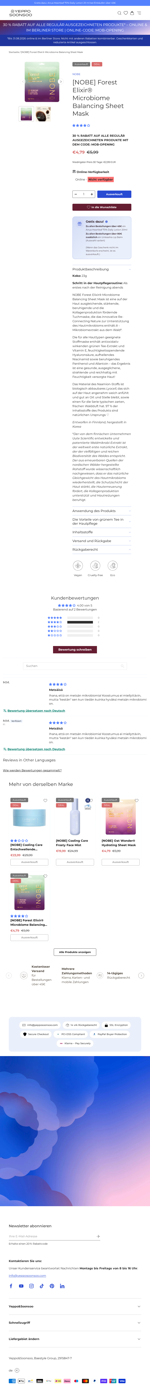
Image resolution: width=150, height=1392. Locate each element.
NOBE (76, 74)
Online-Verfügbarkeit (93, 172)
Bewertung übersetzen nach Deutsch (36, 710)
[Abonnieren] (95, 1236)
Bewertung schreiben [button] (75, 649)
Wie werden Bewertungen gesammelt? (32, 770)
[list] (42, 81)
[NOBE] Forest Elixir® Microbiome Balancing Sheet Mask (52, 52)
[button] (131, 13)
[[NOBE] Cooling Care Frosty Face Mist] (75, 816)
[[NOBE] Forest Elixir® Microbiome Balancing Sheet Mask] (29, 892)
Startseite (14, 52)
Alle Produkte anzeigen (75, 952)
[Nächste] (61, 81)
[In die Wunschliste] (45, 800)
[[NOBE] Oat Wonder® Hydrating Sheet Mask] (120, 816)
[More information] (106, 221)
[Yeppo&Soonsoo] (75, 1131)
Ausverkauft (114, 194)
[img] (58, 684)
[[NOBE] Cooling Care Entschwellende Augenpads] (29, 816)
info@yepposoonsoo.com (27, 1275)
